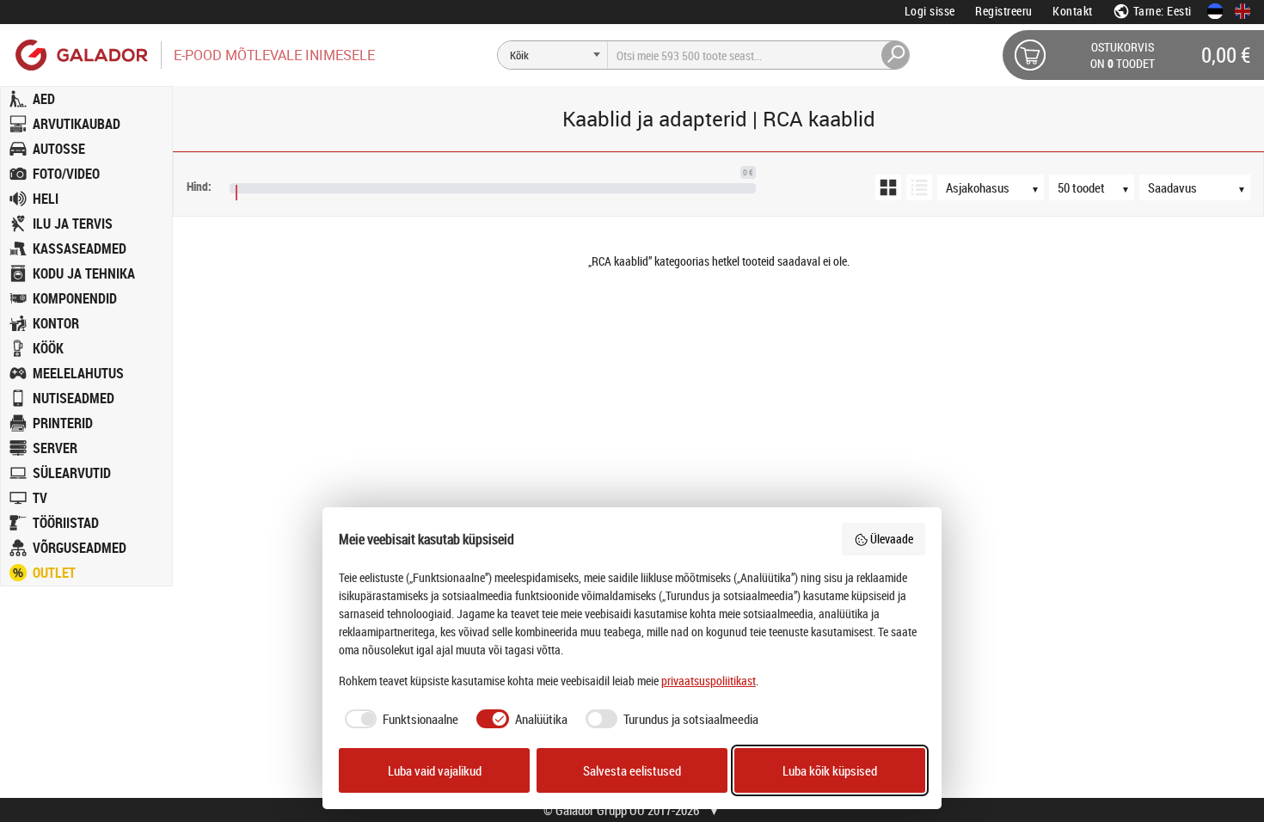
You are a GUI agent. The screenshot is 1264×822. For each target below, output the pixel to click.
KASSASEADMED (79, 248)
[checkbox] (399, 719)
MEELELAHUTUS (78, 373)
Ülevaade (891, 539)
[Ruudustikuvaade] (888, 187)
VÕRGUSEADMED (79, 547)
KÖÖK (48, 348)
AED (44, 98)
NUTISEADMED (73, 398)
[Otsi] (896, 55)
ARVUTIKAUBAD (76, 123)
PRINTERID (63, 423)
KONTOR (56, 323)
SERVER (55, 448)
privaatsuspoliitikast (708, 680)
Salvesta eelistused (632, 770)
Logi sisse (930, 11)
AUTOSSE (59, 148)
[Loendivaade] (919, 187)
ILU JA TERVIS (73, 223)
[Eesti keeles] (1215, 11)
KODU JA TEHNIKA (84, 273)
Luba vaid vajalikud (435, 770)
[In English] (1242, 11)
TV (40, 497)
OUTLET (54, 572)
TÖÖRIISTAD (66, 522)
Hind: (199, 186)
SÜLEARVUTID (72, 472)
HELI (45, 198)
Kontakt (1072, 11)
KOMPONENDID (75, 298)
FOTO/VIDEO (66, 173)
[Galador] (80, 54)
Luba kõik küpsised (829, 770)
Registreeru (1004, 11)
